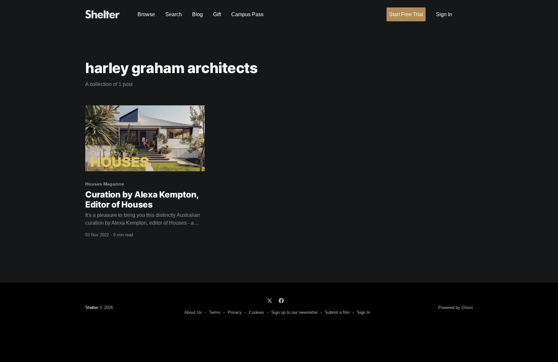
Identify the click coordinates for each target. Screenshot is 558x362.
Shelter (91, 307)
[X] (269, 300)
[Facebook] (281, 300)
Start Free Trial (406, 14)
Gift (217, 14)
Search (173, 14)
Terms (215, 312)
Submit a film (337, 312)
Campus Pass (247, 14)
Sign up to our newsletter (294, 312)
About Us (193, 312)
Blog (197, 14)
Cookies (256, 312)
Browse (146, 14)
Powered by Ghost (455, 307)
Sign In (444, 14)
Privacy (235, 312)
